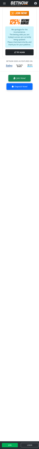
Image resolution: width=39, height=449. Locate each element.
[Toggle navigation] (4, 3)
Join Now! (21, 78)
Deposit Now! (20, 86)
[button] (35, 3)
